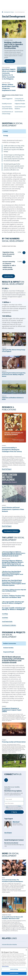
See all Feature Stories (7, 621)
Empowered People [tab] (8, 652)
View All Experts (8, 832)
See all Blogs (5, 613)
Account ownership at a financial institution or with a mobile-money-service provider (9, 265)
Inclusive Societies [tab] (8, 647)
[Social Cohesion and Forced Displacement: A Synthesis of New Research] (14, 488)
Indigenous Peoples (20, 103)
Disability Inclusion (7, 103)
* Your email (8, 799)
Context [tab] (5, 131)
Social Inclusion (19, 111)
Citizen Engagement (7, 98)
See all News (5, 617)
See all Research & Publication (9, 625)
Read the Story (9, 61)
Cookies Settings (14, 969)
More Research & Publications (11, 531)
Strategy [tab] (5, 135)
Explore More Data (8, 276)
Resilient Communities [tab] (9, 643)
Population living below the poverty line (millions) (8, 254)
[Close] (26, 949)
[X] (6, 780)
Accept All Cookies (14, 973)
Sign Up (15, 812)
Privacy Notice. (5, 966)
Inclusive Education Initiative (9, 944)
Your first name (9, 803)
